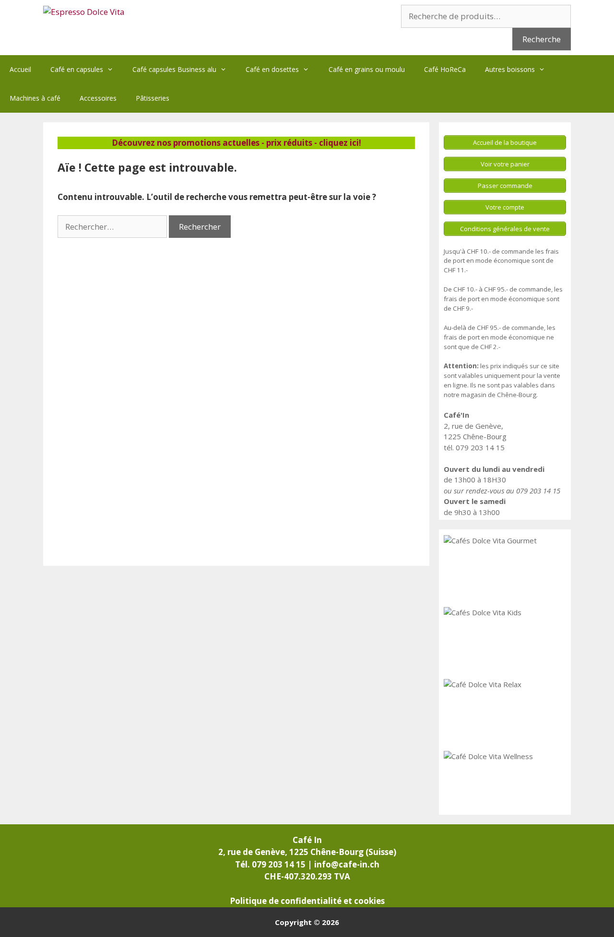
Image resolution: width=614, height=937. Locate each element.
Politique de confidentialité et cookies (307, 900)
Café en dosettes (272, 69)
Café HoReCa (445, 69)
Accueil (20, 69)
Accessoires (98, 98)
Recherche (541, 39)
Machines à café (35, 98)
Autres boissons (510, 69)
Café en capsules (76, 69)
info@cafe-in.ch (346, 864)
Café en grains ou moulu (367, 69)
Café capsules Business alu (174, 69)
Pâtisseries (152, 98)
